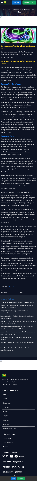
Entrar (5, 399)
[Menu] (2, 2)
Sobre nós (6, 424)
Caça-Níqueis (7, 438)
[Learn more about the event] (18, 21)
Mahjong (5, 416)
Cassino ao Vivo (8, 442)
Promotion (12, 287)
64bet (4, 394)
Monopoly (6, 420)
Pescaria (5, 447)
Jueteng (5, 411)
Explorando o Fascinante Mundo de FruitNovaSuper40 (17, 302)
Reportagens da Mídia (9, 428)
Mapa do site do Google (9, 384)
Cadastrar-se (6, 403)
